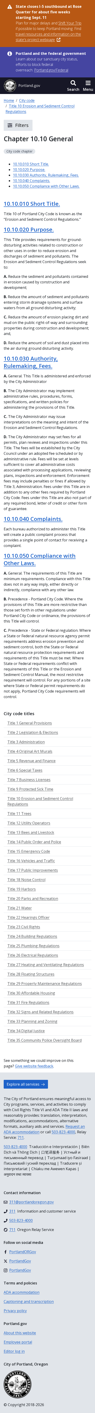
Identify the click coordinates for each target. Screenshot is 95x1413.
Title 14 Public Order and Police (34, 841)
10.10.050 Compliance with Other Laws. (46, 186)
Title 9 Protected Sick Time (30, 789)
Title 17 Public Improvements (32, 870)
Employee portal (18, 1342)
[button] (73, 85)
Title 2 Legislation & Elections (32, 732)
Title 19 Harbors (21, 889)
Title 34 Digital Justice (26, 1030)
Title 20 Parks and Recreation (32, 898)
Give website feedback (34, 1066)
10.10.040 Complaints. (31, 180)
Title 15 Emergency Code (28, 851)
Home (9, 100)
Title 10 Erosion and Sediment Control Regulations (40, 801)
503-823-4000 (63, 1131)
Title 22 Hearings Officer (28, 917)
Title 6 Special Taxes (24, 770)
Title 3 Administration (26, 741)
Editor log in (14, 1351)
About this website (20, 1332)
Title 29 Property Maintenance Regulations (44, 983)
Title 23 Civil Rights (23, 926)
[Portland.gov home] (22, 85)
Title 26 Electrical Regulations (32, 955)
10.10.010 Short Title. (31, 164)
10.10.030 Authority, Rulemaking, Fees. (46, 175)
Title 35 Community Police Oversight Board (44, 1040)
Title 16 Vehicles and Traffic (31, 860)
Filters (21, 125)
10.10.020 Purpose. (29, 169)
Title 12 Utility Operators (28, 822)
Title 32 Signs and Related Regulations (40, 1011)
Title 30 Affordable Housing (31, 993)
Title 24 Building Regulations (32, 936)
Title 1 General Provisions (29, 723)
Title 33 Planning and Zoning (32, 1021)
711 (21, 1137)
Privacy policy (15, 1310)
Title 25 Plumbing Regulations (33, 945)
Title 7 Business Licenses (28, 779)
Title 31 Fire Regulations (28, 1002)
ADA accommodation (21, 1292)
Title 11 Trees (19, 813)
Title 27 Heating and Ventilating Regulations (45, 964)
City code (27, 100)
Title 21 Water (19, 908)
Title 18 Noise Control (26, 879)
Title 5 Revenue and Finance (31, 760)
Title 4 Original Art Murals (29, 751)
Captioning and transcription (29, 1301)
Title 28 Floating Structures (30, 974)
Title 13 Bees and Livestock (30, 832)
